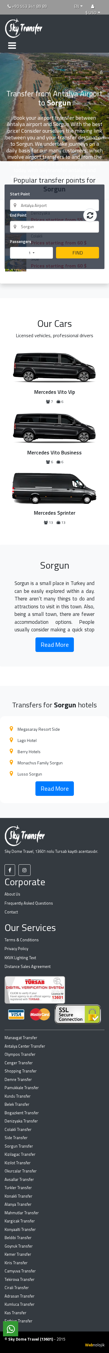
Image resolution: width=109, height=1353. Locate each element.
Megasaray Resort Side (39, 729)
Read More (55, 644)
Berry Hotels (29, 751)
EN (76, 6)
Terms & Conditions (22, 940)
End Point (18, 215)
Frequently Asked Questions (29, 903)
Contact (11, 912)
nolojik (94, 1345)
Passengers (20, 241)
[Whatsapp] (10, 1328)
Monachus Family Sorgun (40, 763)
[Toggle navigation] (12, 44)
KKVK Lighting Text (20, 958)
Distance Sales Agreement (28, 966)
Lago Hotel (27, 740)
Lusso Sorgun (30, 774)
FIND (77, 252)
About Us (12, 894)
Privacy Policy (16, 949)
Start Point (20, 194)
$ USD (91, 12)
